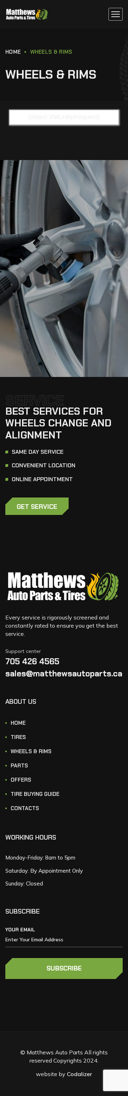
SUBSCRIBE (64, 968)
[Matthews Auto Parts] (27, 14)
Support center (23, 651)
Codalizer (79, 1074)
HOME (13, 51)
